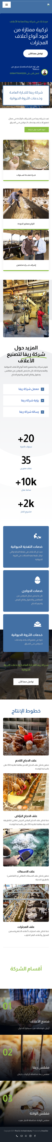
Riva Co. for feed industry (23, 1131)
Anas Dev (44, 1131)
